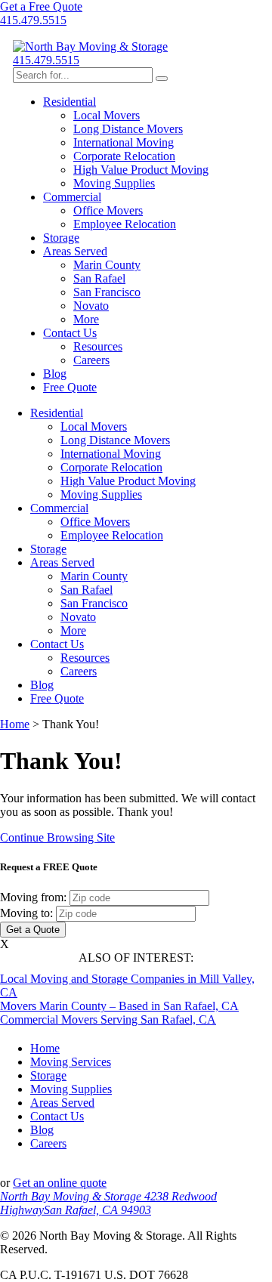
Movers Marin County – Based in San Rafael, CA (119, 1005)
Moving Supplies (114, 183)
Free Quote (70, 387)
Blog (54, 373)
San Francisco (107, 292)
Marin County (107, 264)
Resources (97, 346)
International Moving (123, 142)
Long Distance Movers (128, 128)
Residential (69, 101)
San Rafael (99, 278)
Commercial (72, 196)
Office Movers (108, 210)
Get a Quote (33, 929)
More (86, 319)
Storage (61, 237)
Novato (91, 305)
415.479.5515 (33, 20)
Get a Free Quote (41, 6)
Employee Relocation (124, 224)
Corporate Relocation (124, 156)
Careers (91, 360)
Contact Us (70, 332)
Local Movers (106, 115)
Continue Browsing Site (57, 837)
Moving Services (70, 1061)
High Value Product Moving (141, 169)
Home (14, 724)
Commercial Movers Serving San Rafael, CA (108, 1019)
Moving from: (33, 897)
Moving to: (26, 913)
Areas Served (75, 251)
